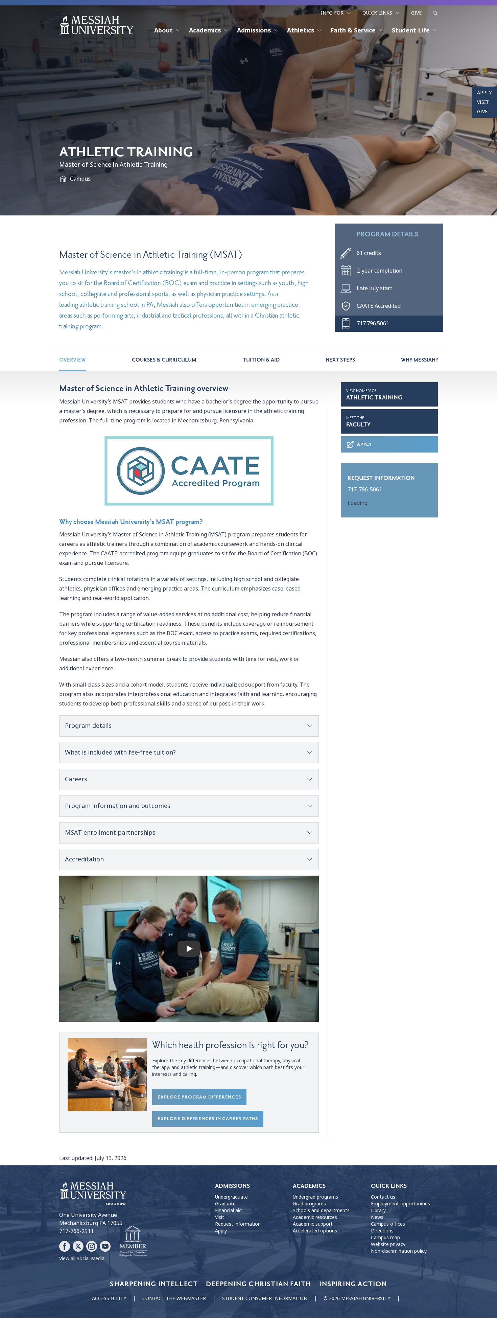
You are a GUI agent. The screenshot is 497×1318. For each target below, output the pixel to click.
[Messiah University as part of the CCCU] (133, 1241)
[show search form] (435, 13)
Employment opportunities (400, 1203)
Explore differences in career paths (208, 1119)
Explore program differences (199, 1097)
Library (378, 1210)
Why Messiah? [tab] (419, 359)
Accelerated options (315, 1230)
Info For (332, 12)
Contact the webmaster (174, 1298)
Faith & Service (353, 30)
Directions (382, 1230)
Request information (238, 1224)
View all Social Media (81, 1258)
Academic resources (315, 1217)
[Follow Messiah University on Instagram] (91, 1246)
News (377, 1217)
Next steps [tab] (340, 359)
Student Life (411, 30)
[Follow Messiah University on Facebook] (64, 1246)
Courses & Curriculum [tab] (164, 359)
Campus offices (388, 1224)
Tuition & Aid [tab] (261, 359)
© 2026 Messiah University (357, 1298)
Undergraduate (231, 1197)
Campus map (385, 1237)
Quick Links (377, 12)
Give (416, 12)
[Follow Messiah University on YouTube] (105, 1246)
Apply (484, 92)
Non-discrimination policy (399, 1251)
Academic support (313, 1224)
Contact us (383, 1197)
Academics (205, 30)
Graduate (225, 1203)
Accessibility (109, 1298)
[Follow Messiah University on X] (78, 1246)
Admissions (254, 30)
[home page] (96, 25)
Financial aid (228, 1210)
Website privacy (388, 1244)
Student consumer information (264, 1298)
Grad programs (309, 1203)
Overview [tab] (72, 359)
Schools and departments (321, 1210)
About (163, 30)
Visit (483, 102)
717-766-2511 (76, 1231)
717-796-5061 (365, 489)
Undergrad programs (315, 1197)
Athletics (300, 30)
